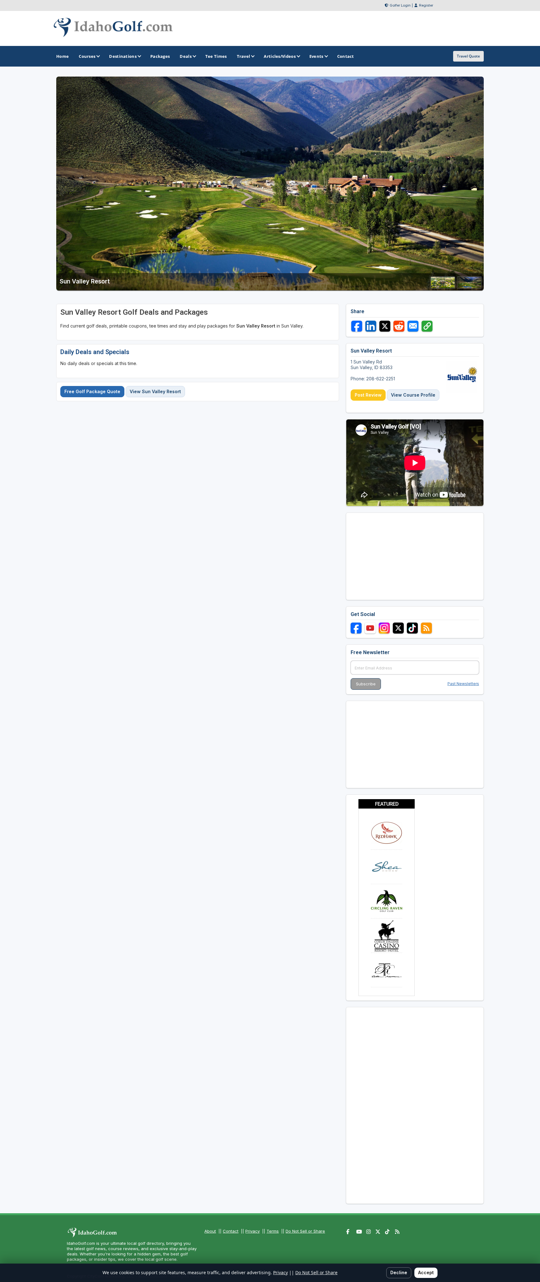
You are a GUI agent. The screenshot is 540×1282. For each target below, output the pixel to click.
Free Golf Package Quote (92, 391)
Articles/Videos (280, 56)
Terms (273, 1231)
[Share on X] (384, 326)
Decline (398, 1272)
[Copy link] (427, 326)
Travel (243, 56)
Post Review (368, 395)
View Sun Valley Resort (155, 391)
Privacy (252, 1231)
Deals (186, 56)
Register (426, 5)
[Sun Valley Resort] (442, 286)
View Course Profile (413, 395)
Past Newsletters (463, 683)
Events (316, 56)
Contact (230, 1231)
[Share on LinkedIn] (370, 326)
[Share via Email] (413, 326)
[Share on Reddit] (398, 326)
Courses (87, 56)
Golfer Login (400, 5)
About (210, 1231)
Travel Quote (468, 56)
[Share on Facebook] (356, 326)
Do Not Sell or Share (305, 1231)
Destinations (123, 56)
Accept (426, 1272)
